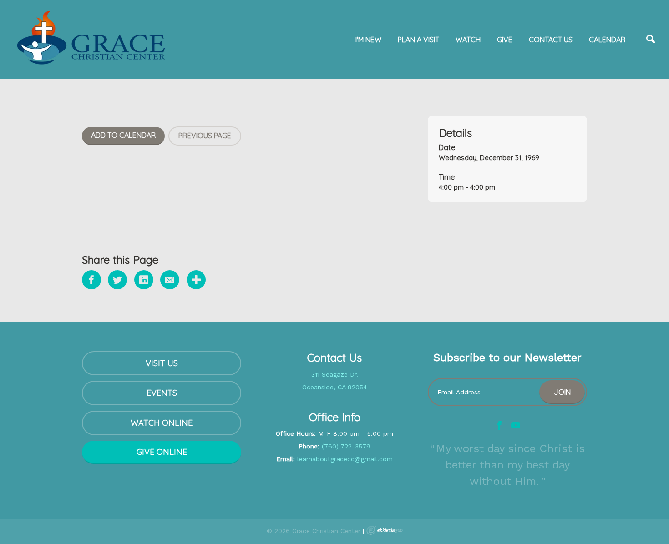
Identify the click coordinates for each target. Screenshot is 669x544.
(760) (330, 446)
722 (345, 446)
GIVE (504, 39)
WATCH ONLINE (162, 423)
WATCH (468, 39)
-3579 (361, 446)
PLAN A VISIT (418, 39)
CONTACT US (551, 39)
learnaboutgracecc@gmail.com (345, 459)
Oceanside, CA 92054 (334, 387)
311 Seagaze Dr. (334, 374)
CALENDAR (607, 39)
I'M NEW (368, 39)
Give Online (162, 452)
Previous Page (204, 135)
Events (162, 393)
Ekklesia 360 (384, 530)
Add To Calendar (123, 135)
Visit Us (162, 363)
